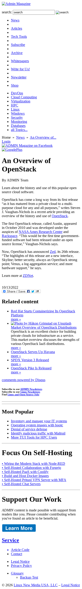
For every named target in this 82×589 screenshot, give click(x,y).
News (15, 20)
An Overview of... (43, 137)
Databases (18, 126)
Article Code (20, 550)
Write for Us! (20, 69)
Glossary (17, 573)
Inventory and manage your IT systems (39, 421)
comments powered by (23, 380)
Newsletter (18, 77)
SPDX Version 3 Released (30, 360)
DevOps (17, 93)
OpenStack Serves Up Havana (33, 352)
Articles (16, 28)
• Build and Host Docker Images (25, 476)
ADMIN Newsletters (31, 389)
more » (16, 319)
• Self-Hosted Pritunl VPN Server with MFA (34, 480)
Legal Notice (20, 561)
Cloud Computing (24, 97)
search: (7, 12)
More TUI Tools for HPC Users (34, 437)
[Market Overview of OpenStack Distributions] (41, 323)
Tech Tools (19, 36)
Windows (18, 113)
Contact (16, 554)
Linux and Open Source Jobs (23, 394)
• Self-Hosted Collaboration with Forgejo (31, 468)
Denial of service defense (29, 429)
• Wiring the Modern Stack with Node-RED (33, 464)
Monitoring (19, 122)
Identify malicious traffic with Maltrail (38, 433)
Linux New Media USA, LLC (36, 585)
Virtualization (20, 101)
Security (17, 117)
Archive (17, 53)
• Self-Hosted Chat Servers (21, 484)
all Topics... (19, 130)
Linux (15, 109)
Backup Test (29, 577)
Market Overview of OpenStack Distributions (44, 327)
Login (6, 141)
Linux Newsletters (30, 391)
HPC (14, 105)
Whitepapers (20, 61)
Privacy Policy (21, 566)
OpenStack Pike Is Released (31, 368)
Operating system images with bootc (37, 425)
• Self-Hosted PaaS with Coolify (25, 472)
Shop (14, 85)
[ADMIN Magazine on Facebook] (27, 145)
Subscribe (18, 45)
